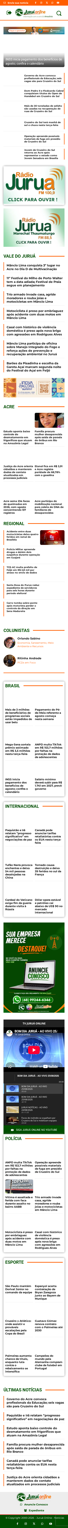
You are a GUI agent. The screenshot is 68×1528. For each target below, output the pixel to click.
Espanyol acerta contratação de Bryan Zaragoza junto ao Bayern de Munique (47, 1292)
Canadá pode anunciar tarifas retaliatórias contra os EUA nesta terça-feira (48, 836)
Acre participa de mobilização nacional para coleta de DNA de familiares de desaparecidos (49, 507)
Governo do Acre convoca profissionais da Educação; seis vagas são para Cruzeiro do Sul (43, 78)
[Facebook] (35, 3)
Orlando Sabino (28, 638)
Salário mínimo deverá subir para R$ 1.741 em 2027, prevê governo (48, 784)
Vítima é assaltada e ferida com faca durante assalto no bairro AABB (19, 1202)
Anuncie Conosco (36, 1504)
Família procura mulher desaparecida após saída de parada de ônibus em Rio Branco (48, 437)
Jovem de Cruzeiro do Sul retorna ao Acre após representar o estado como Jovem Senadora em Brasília (41, 154)
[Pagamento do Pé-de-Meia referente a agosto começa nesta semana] (49, 699)
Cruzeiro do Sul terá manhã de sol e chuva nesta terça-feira (42, 123)
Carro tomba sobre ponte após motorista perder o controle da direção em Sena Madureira (22, 606)
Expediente (36, 1510)
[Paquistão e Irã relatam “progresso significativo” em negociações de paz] (19, 819)
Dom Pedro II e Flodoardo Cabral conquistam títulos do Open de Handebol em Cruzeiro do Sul (44, 93)
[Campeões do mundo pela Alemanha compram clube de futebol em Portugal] (49, 1345)
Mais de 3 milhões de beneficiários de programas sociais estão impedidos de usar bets (18, 716)
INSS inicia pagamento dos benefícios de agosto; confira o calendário (16, 786)
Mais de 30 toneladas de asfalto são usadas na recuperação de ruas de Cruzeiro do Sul (43, 108)
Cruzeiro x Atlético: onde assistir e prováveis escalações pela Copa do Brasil (18, 1327)
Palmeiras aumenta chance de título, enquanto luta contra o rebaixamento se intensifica (18, 1363)
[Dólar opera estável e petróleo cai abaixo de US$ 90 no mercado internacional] (49, 889)
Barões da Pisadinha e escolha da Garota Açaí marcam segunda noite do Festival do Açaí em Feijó (34, 367)
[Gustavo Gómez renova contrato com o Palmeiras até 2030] (49, 1310)
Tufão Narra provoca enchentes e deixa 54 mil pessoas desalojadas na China (18, 871)
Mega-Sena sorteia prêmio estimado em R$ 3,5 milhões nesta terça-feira (18, 749)
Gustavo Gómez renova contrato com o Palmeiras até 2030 (49, 1325)
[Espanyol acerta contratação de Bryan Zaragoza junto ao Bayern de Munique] (49, 1275)
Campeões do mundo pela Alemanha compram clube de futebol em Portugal (48, 1362)
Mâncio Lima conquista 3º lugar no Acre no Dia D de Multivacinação (33, 267)
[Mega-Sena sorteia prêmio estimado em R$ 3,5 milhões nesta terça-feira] (19, 734)
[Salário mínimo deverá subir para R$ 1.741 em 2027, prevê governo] (49, 769)
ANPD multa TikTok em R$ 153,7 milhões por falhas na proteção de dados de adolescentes (48, 751)
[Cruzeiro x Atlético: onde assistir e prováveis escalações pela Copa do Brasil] (19, 1310)
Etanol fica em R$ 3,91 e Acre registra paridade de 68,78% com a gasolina (48, 471)
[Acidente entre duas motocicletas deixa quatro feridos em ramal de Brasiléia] (52, 537)
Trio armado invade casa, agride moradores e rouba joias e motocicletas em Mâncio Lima (31, 298)
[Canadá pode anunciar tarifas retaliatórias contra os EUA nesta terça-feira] (49, 819)
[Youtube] (58, 3)
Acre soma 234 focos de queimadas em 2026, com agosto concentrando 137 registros (16, 507)
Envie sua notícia (18, 2)
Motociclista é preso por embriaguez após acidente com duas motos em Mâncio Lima (35, 314)
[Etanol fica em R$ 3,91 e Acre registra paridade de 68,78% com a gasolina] (50, 455)
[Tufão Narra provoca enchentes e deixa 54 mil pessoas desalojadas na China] (19, 854)
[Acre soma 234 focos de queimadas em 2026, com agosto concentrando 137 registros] (18, 489)
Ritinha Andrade (29, 658)
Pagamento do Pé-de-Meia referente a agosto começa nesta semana (48, 714)
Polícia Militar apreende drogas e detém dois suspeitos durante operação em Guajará (23, 553)
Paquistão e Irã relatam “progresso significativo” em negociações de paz (18, 834)
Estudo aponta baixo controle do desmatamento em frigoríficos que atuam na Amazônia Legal (17, 437)
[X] (47, 3)
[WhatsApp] (52, 3)
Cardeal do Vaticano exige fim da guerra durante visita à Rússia (18, 904)
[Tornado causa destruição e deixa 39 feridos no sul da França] (49, 854)
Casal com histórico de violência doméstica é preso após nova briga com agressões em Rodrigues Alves (34, 330)
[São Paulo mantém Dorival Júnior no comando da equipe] (19, 1275)
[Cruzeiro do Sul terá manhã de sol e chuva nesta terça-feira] (12, 123)
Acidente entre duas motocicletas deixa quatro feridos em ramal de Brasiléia (23, 535)
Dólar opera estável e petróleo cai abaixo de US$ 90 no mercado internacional (49, 906)
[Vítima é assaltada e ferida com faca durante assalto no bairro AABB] (19, 1186)
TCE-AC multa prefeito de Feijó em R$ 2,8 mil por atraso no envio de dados (22, 570)
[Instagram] (41, 3)
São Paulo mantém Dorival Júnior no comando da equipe (18, 1289)
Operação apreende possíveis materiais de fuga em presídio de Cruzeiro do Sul (42, 139)
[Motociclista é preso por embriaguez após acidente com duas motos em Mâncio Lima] (19, 1221)
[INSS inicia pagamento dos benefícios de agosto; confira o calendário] (34, 52)
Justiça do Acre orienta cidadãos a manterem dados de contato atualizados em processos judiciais (18, 472)
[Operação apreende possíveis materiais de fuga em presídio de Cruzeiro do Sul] (12, 138)
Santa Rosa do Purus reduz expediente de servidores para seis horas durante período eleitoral (23, 589)
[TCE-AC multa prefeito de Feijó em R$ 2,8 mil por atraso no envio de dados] (52, 573)
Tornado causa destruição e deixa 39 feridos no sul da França (48, 869)
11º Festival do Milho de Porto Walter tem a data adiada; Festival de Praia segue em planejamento (35, 281)
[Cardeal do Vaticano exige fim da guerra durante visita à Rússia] (19, 889)
